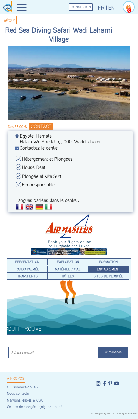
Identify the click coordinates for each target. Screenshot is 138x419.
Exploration (68, 262)
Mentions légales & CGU (25, 400)
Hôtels (68, 276)
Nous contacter (18, 393)
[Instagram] (98, 383)
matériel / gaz (68, 269)
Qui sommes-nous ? (22, 387)
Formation (108, 262)
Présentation (27, 262)
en (111, 8)
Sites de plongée (108, 276)
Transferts (27, 276)
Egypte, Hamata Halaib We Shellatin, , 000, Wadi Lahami (60, 138)
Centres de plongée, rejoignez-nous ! (34, 407)
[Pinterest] (110, 383)
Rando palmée (27, 269)
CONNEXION (81, 7)
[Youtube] (116, 383)
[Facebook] (104, 383)
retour (9, 20)
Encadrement (108, 269)
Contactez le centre (39, 148)
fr (101, 8)
